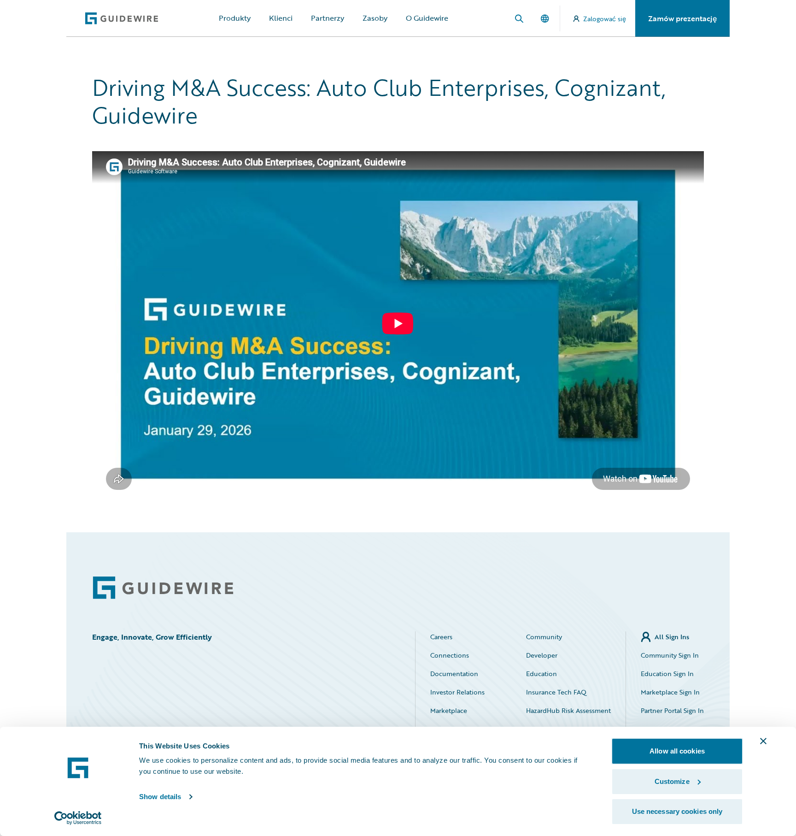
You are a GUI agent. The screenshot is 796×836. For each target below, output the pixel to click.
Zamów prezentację (682, 18)
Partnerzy (327, 18)
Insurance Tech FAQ (556, 692)
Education (541, 673)
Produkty (235, 18)
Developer (541, 655)
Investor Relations (457, 692)
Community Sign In (670, 655)
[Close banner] (763, 741)
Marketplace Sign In (670, 692)
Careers (441, 637)
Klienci (281, 18)
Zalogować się (604, 19)
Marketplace (448, 710)
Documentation (454, 673)
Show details (160, 797)
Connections (449, 655)
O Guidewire (427, 18)
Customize (672, 781)
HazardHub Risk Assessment (568, 710)
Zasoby (375, 18)
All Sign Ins (672, 637)
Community (544, 637)
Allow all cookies (677, 751)
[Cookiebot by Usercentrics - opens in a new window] (78, 818)
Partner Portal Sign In (672, 710)
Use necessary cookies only (677, 811)
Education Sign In (667, 673)
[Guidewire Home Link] (163, 588)
